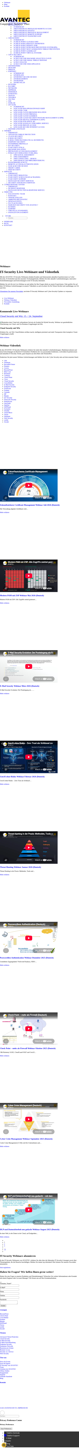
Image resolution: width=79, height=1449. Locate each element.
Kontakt (6, 6)
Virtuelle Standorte (18, 210)
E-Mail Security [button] (9, 385)
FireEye (11, 69)
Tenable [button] (6, 411)
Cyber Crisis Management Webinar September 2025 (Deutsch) (26, 1139)
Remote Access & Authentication (23, 164)
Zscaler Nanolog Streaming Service (32, 123)
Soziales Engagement (18, 212)
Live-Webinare (9, 298)
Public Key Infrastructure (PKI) (22, 153)
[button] (8, 216)
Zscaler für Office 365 (25, 121)
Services (8, 171)
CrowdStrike (14, 66)
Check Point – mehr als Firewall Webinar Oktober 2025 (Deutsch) (28, 1048)
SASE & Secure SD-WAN (18, 166)
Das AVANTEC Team (16, 194)
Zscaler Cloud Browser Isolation (30, 112)
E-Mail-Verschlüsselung (8, 1342)
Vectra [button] (6, 414)
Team (2, 1367)
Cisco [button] (6, 379)
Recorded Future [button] (9, 364)
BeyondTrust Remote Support (28, 34)
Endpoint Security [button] (10, 387)
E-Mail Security (15, 138)
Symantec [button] (7, 409)
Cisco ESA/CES (21, 62)
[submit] (1, 1282)
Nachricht (3, 1299)
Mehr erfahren (4, 512)
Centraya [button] (7, 375)
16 (5, 1250)
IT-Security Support (17, 179)
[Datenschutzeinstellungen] (4, 1445)
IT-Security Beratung (18, 175)
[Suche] (10, 1416)
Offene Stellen (15, 197)
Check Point (13, 38)
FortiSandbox (21, 79)
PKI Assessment (21, 157)
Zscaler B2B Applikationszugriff (30, 108)
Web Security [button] (8, 418)
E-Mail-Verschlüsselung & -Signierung (26, 140)
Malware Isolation (17, 149)
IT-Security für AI (16, 147)
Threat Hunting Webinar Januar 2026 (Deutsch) (20, 867)
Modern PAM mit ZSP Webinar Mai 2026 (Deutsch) (22, 595)
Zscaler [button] (6, 422)
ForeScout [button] (7, 388)
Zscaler (12, 105)
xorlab (11, 103)
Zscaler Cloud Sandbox (26, 116)
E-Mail (2, 1287)
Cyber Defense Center (14, 184)
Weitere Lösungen (16, 129)
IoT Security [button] (8, 398)
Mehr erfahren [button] (4, 337)
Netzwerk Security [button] (10, 399)
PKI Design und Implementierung (30, 160)
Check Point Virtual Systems (28, 53)
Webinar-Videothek (10, 300)
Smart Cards (14, 168)
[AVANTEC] (39, 13)
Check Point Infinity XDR (26, 45)
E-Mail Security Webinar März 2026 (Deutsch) (19, 686)
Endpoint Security (16, 142)
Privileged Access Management (22, 151)
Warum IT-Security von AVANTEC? (23, 205)
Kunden (11, 207)
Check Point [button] (8, 377)
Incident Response (16, 188)
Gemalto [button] (7, 392)
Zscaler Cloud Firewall (26, 114)
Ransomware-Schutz (17, 162)
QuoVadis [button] (7, 403)
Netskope (12, 88)
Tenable (12, 97)
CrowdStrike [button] (8, 383)
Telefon (2, 1295)
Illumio (11, 86)
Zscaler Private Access (25, 125)
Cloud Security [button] (9, 381)
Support (12, 209)
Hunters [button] (6, 366)
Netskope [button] (7, 362)
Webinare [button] (7, 416)
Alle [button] (5, 361)
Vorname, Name (5, 1283)
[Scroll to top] (2, 1413)
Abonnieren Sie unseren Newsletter (11, 291)
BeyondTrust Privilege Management (32, 32)
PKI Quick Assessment (24, 155)
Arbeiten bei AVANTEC (18, 199)
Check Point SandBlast (25, 51)
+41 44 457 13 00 (12, 1395)
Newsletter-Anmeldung (11, 302)
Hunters (12, 84)
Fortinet (12, 71)
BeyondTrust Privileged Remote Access (33, 29)
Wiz (9, 101)
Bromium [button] (7, 374)
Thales (11, 95)
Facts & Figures (15, 203)
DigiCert (12, 68)
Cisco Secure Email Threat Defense (31, 60)
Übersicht (13, 21)
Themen (7, 131)
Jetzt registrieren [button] (5, 1267)
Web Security (14, 170)
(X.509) (7, 1401)
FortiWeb (19, 81)
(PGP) (2, 1401)
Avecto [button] (6, 368)
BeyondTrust (14, 25)
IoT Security (14, 145)
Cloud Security (15, 136)
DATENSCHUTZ (11, 1408)
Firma (2, 1291)
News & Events (14, 201)
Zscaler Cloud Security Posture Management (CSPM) (39, 118)
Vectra (11, 99)
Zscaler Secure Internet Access (30, 127)
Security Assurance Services (21, 183)
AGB (2, 1408)
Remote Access (5, 1350)
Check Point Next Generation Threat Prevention (37, 49)
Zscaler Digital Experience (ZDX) (30, 120)
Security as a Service (6, 1352)
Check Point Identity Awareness (29, 43)
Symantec (12, 94)
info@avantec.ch (5, 1399)
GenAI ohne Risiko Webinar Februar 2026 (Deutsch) (22, 777)
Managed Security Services (21, 181)
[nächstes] (4, 1251)
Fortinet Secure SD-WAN (26, 77)
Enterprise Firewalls (18, 144)
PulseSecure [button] (8, 401)
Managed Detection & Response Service (26, 190)
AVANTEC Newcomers (17, 23)
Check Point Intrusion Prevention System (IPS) (36, 47)
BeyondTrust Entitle (25, 30)
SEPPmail (12, 90)
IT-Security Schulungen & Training (24, 177)
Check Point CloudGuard (26, 42)
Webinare (7, 2)
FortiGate (19, 75)
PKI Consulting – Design (25, 158)
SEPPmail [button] (7, 407)
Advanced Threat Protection (21, 134)
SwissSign (12, 92)
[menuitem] (41, 3)
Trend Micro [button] (8, 412)
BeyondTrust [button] (8, 370)
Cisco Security (15, 55)
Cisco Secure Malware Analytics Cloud (33, 58)
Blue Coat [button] (7, 372)
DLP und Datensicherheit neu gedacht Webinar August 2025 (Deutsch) (29, 1229)
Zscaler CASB (21, 110)
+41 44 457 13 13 (12, 1394)
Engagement (4, 1373)
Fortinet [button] (6, 390)
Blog (5, 4)
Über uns (8, 192)
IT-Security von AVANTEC (9, 1365)
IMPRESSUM (23, 1408)
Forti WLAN (20, 82)
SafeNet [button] (6, 405)
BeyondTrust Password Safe (28, 36)
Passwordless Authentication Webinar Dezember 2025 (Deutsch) (27, 958)
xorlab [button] (6, 420)
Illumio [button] (6, 396)
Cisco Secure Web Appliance (27, 64)
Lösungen (8, 19)
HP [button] (5, 394)
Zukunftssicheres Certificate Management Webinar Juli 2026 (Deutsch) (30, 505)
